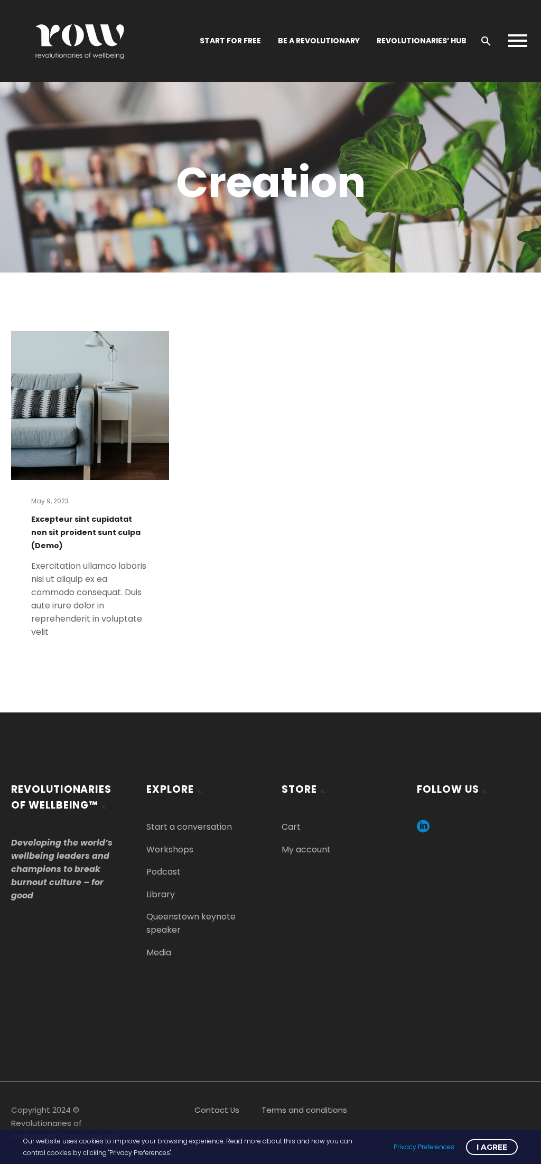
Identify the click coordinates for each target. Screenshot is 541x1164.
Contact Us (216, 1110)
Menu (517, 41)
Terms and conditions (304, 1110)
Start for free (230, 40)
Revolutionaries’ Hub (422, 40)
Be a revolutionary (319, 40)
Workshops (169, 849)
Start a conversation (189, 827)
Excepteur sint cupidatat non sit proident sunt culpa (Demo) (86, 532)
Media (158, 952)
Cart (291, 827)
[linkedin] (423, 830)
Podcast (163, 872)
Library (160, 894)
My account (306, 849)
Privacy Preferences (424, 1146)
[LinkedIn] (527, 1110)
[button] (486, 41)
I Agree (492, 1147)
